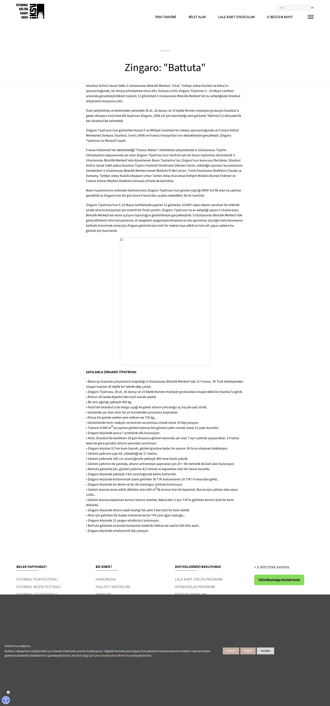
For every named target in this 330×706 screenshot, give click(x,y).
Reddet (248, 651)
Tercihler (265, 651)
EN (312, 7)
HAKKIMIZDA (106, 579)
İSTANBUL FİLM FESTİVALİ (37, 579)
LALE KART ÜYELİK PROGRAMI (199, 579)
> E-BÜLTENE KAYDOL (272, 567)
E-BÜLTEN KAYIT (280, 17)
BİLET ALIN (197, 17)
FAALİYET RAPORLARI (113, 587)
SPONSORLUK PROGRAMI (195, 587)
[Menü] (311, 17)
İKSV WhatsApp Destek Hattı (279, 580)
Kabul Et (231, 651)
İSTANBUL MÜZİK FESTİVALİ (38, 587)
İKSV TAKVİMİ (165, 17)
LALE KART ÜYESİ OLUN (236, 17)
